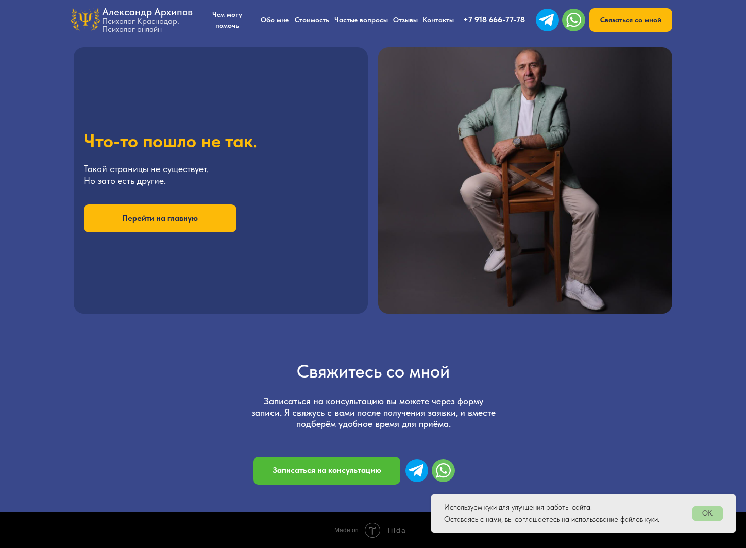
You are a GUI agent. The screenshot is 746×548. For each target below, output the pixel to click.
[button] (630, 20)
